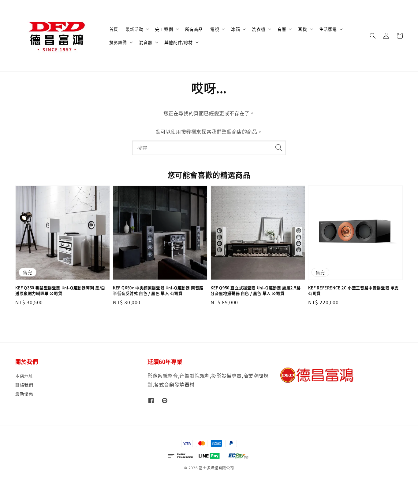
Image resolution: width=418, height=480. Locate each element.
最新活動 (134, 29)
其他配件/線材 (178, 42)
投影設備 (118, 42)
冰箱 (235, 29)
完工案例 (164, 29)
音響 (281, 29)
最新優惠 (24, 393)
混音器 (145, 42)
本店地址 (24, 376)
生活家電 (328, 29)
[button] (372, 35)
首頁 (113, 29)
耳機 (302, 29)
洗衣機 (258, 29)
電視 (214, 29)
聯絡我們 (24, 385)
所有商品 (194, 29)
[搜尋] (279, 147)
